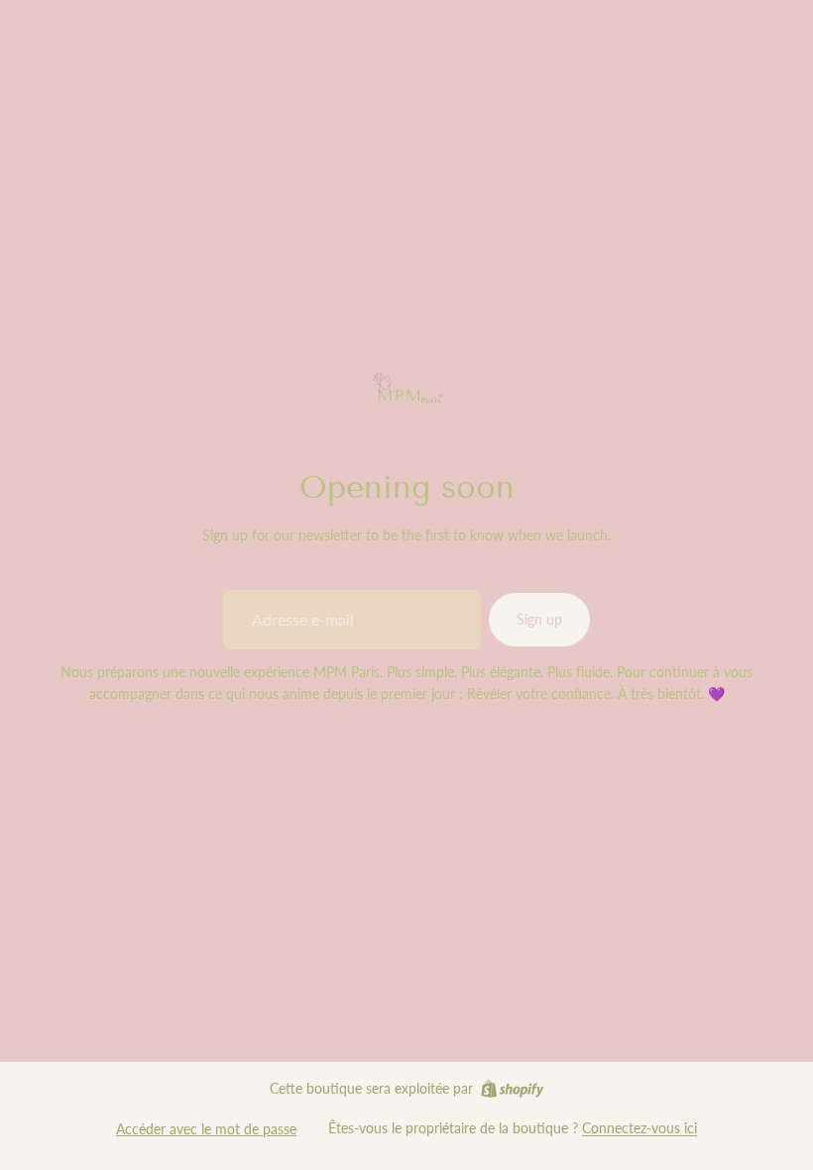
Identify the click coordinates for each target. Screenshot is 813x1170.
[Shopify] (512, 1089)
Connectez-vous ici (639, 1127)
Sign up (539, 619)
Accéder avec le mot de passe (206, 1128)
